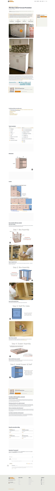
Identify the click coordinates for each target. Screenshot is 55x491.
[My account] (44, 1)
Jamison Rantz (10, 9)
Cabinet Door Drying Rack (13, 111)
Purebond (22, 78)
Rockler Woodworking (26, 79)
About (43, 1)
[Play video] (21, 31)
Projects (38, 1)
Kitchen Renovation (16, 6)
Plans (35, 1)
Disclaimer (30, 483)
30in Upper (29, 109)
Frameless (10, 6)
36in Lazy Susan (21, 109)
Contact (19, 484)
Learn (40, 1)
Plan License (30, 482)
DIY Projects (12, 6)
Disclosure (30, 484)
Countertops (11, 112)
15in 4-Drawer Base (25, 109)
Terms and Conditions (31, 481)
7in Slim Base (17, 109)
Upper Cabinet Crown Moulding (13, 114)
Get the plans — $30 (18, 91)
